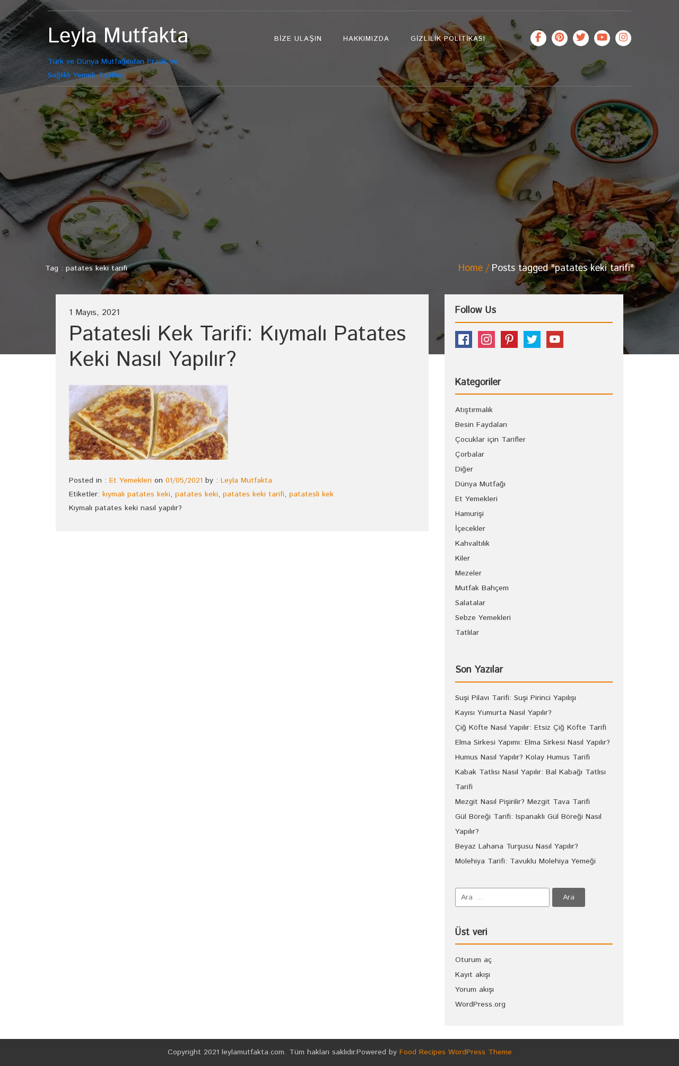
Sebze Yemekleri (483, 618)
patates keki (196, 494)
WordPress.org (480, 1004)
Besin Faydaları (481, 425)
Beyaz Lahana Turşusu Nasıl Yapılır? (516, 846)
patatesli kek (311, 494)
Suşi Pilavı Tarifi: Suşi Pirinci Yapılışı (515, 698)
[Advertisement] (339, 171)
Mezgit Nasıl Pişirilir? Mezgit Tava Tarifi (522, 802)
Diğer (464, 469)
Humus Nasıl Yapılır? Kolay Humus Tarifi (522, 757)
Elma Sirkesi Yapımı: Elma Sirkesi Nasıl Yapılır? (532, 742)
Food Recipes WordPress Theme (455, 1052)
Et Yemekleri (130, 480)
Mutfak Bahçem (482, 588)
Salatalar (470, 603)
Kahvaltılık (472, 543)
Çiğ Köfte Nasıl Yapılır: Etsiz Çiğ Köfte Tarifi (530, 727)
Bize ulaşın (298, 39)
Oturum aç (473, 960)
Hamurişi (469, 514)
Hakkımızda (366, 39)
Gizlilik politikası (448, 39)
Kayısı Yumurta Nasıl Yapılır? (503, 712)
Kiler (462, 558)
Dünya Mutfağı (480, 484)
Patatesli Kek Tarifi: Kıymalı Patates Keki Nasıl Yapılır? (237, 347)
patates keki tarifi (253, 494)
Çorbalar (469, 454)
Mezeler (468, 573)
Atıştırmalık (474, 410)
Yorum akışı (474, 989)
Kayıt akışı (472, 974)
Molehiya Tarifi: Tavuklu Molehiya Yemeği (525, 861)
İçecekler (470, 528)
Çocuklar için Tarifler (490, 439)
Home (470, 268)
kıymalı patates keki (136, 494)
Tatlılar (467, 632)
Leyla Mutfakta (246, 480)
